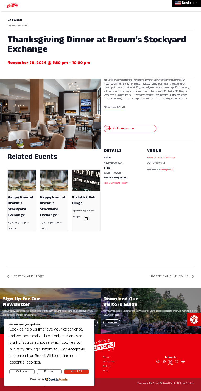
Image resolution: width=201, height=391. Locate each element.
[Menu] (190, 5)
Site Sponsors (109, 362)
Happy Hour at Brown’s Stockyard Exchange (21, 206)
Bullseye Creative (185, 384)
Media (105, 371)
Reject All (49, 371)
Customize (21, 371)
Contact (106, 358)
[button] (194, 319)
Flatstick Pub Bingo (27, 277)
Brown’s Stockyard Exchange (161, 158)
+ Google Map (166, 170)
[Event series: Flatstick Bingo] (86, 218)
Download (112, 323)
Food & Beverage (112, 183)
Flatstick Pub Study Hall (169, 277)
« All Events (14, 20)
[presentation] (22, 180)
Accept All (76, 371)
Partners (107, 366)
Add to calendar (120, 129)
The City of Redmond (159, 384)
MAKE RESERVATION (114, 107)
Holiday (124, 183)
